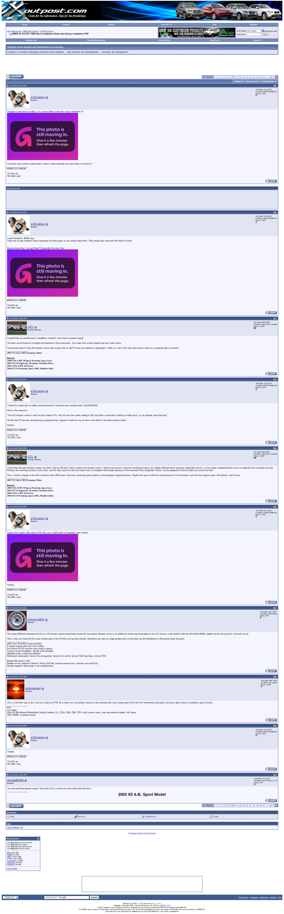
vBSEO (163, 905)
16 (261, 77)
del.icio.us (82, 816)
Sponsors (264, 897)
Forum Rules (12, 869)
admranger (33, 688)
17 (264, 77)
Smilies (10, 855)
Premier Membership (96, 40)
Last (271, 77)
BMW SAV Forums (30, 31)
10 (240, 77)
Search (257, 40)
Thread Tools (252, 81)
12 (247, 77)
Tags (9, 824)
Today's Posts (164, 40)
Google (215, 816)
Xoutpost (254, 897)
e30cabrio (38, 97)
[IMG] (9, 857)
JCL (31, 327)
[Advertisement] (142, 64)
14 (254, 77)
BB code (10, 853)
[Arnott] (196, 36)
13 (250, 77)
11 (243, 77)
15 (257, 77)
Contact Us (243, 897)
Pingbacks (11, 862)
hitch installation (13, 827)
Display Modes (268, 81)
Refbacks (11, 864)
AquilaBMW (15, 780)
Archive (273, 897)
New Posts (214, 40)
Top (279, 897)
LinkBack (238, 81)
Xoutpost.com (15, 31)
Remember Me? (271, 31)
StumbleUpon (150, 816)
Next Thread (149, 833)
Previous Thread (136, 833)
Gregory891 (36, 619)
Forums (66, 25)
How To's (166, 25)
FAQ (214, 25)
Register (253, 25)
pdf (22, 827)
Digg (12, 816)
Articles (111, 25)
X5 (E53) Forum (46, 31)
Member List (31, 40)
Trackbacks (12, 860)
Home (24, 25)
